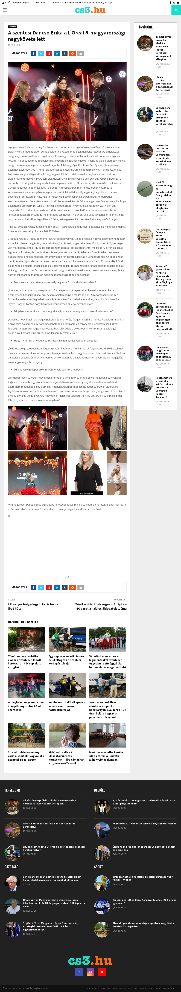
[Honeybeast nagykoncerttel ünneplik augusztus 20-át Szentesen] (145, 353)
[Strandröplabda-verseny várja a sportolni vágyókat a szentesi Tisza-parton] (102, 930)
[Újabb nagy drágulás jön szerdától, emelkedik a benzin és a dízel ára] (102, 853)
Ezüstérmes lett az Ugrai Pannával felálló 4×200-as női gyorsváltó (144, 901)
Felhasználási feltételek (125, 988)
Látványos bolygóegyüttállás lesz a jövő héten (33, 606)
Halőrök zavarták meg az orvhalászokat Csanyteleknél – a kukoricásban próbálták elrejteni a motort (164, 196)
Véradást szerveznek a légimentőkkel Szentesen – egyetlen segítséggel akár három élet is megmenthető (107, 662)
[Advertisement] (67, 552)
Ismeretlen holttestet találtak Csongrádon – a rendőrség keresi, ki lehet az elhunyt (164, 155)
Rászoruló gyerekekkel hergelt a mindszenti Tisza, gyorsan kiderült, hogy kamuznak (164, 276)
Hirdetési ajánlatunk (166, 988)
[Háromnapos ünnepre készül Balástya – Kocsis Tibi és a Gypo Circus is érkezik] (145, 236)
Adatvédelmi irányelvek (98, 988)
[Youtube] (102, 972)
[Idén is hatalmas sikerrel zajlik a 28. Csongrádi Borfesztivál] (145, 84)
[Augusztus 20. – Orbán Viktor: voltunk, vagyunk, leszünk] (102, 830)
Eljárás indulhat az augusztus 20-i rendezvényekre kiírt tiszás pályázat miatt (145, 802)
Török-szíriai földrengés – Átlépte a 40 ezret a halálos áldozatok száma (101, 606)
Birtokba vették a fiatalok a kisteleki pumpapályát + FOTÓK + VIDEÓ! (143, 878)
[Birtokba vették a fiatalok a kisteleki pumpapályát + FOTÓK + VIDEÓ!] (102, 883)
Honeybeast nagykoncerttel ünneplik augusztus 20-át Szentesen (26, 706)
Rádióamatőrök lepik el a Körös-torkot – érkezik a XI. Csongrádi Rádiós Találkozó (164, 387)
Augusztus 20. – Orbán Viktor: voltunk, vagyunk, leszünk (144, 824)
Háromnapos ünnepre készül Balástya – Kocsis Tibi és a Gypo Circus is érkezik (163, 238)
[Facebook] (79, 972)
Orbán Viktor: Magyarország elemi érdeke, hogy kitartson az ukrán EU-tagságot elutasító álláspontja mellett (54, 903)
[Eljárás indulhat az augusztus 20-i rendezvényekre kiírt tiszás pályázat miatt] (102, 807)
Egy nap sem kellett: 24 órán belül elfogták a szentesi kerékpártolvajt (67, 660)
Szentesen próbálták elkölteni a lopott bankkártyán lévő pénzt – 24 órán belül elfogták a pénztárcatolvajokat (107, 710)
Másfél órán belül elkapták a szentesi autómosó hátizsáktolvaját (67, 706)
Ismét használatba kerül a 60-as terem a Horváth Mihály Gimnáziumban (106, 756)
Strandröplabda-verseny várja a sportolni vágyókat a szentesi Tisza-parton (26, 756)
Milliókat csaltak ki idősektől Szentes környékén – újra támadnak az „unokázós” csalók (66, 758)
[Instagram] (90, 972)
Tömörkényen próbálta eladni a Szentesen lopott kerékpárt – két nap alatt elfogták (24, 662)
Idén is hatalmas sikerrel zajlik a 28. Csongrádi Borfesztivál (164, 83)
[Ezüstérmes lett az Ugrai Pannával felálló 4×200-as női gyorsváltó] (102, 906)
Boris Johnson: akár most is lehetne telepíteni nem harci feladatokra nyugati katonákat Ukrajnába (52, 878)
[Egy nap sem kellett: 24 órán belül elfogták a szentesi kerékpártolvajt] (145, 114)
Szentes (12, 27)
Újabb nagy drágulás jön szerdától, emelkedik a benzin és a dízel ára (144, 848)
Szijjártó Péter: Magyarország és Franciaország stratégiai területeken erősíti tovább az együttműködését (50, 926)
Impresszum (146, 988)
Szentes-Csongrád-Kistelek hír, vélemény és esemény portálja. (81, 2)
